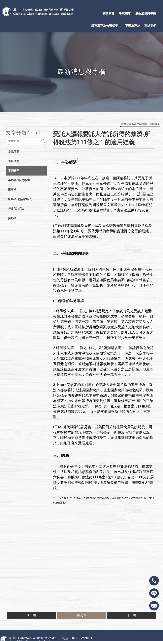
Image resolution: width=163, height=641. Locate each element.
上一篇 (31, 615)
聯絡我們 (150, 25)
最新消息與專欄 (145, 13)
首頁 (123, 124)
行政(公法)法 (16, 208)
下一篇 (131, 615)
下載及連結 (132, 25)
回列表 (81, 615)
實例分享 (154, 124)
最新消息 (13, 161)
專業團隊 (125, 13)
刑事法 (12, 189)
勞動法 (12, 218)
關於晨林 (108, 13)
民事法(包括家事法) (20, 199)
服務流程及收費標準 (104, 25)
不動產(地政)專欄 (19, 180)
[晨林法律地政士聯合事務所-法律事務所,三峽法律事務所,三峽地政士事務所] (22, 11)
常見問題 (13, 151)
